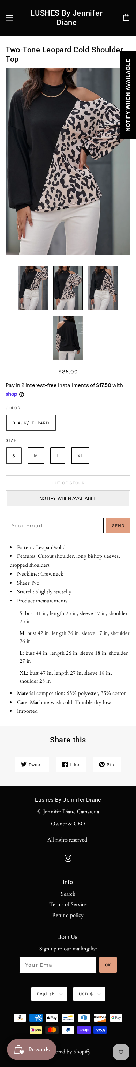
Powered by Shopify (68, 1051)
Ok (108, 965)
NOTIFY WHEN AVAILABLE (68, 498)
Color (13, 407)
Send (118, 525)
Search (68, 893)
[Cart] (127, 18)
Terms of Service (68, 904)
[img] (68, 858)
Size (11, 440)
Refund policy (68, 915)
